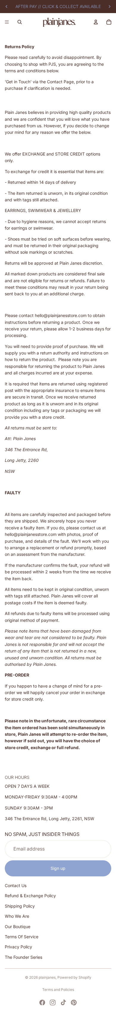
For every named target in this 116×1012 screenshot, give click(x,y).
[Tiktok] (63, 1002)
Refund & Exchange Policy (30, 895)
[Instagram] (52, 1002)
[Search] (19, 22)
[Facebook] (42, 1002)
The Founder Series (23, 957)
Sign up (58, 868)
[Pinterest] (73, 1002)
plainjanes (47, 977)
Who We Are (17, 916)
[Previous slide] (6, 6)
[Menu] (7, 22)
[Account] (95, 22)
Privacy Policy (18, 947)
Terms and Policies (58, 989)
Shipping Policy (20, 906)
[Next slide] (109, 6)
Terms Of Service (21, 936)
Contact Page (60, 81)
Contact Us (15, 885)
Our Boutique (17, 926)
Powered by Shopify (74, 977)
